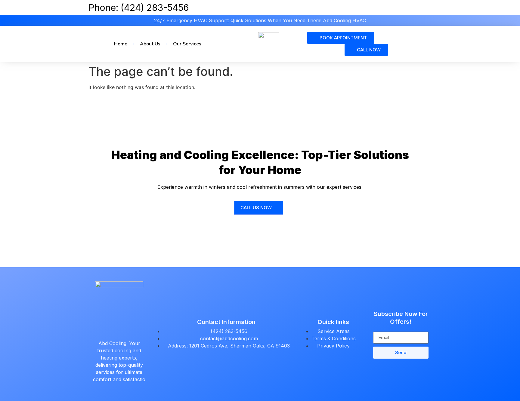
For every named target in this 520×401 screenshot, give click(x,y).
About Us (150, 44)
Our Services (187, 44)
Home (120, 44)
